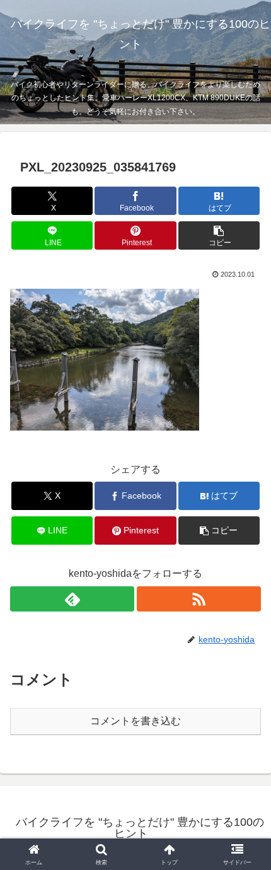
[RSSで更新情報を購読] (199, 599)
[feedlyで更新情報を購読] (72, 599)
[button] (219, 235)
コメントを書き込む (135, 721)
